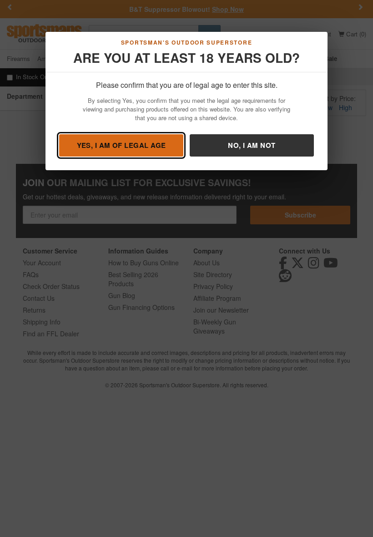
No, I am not (251, 145)
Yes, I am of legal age (121, 145)
